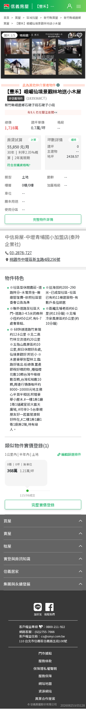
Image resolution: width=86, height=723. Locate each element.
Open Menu (78, 6)
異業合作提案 (45, 698)
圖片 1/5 (9, 35)
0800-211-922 (55, 626)
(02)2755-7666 (44, 631)
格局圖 (24, 35)
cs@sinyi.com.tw (53, 636)
